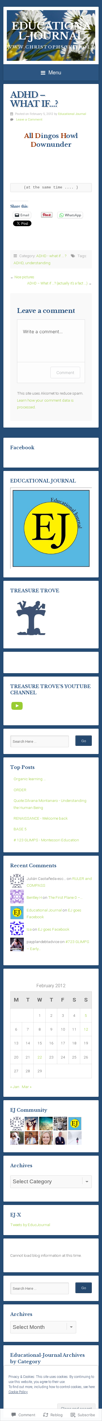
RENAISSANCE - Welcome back (41, 818)
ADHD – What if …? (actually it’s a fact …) (57, 283)
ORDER (20, 790)
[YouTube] (17, 706)
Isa (29, 929)
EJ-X (15, 1215)
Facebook (22, 447)
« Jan (14, 1086)
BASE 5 (20, 829)
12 (86, 1029)
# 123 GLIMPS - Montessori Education (46, 840)
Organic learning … (30, 779)
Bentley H (34, 897)
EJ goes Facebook (53, 929)
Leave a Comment (29, 119)
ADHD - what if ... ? (51, 255)
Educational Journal (72, 114)
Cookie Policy (18, 1392)
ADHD (19, 263)
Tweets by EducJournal (30, 1224)
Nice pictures (24, 277)
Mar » (26, 1086)
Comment (65, 372)
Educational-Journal (51, 31)
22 (39, 1057)
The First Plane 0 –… (65, 897)
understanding (37, 263)
